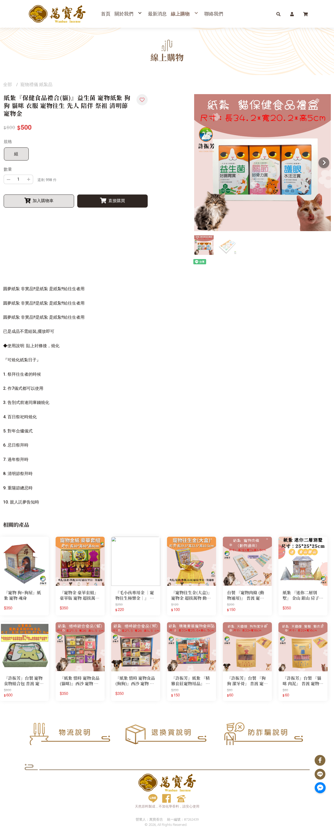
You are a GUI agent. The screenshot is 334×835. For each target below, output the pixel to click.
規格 (8, 141)
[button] (278, 14)
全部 (7, 84)
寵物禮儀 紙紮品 (36, 84)
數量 (8, 169)
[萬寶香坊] (57, 13)
